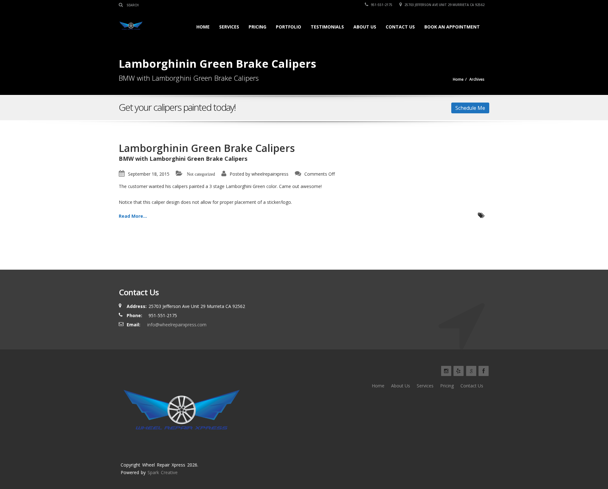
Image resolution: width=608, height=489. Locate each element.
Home (203, 27)
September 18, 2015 (148, 174)
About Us (364, 27)
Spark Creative (163, 472)
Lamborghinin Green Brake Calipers (207, 148)
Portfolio (288, 27)
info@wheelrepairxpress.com (176, 325)
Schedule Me (470, 107)
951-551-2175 (381, 5)
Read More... (133, 216)
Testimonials (327, 27)
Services (229, 27)
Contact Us (400, 27)
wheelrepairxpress (269, 174)
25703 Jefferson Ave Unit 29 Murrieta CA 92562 (443, 5)
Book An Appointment (452, 27)
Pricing (257, 27)
